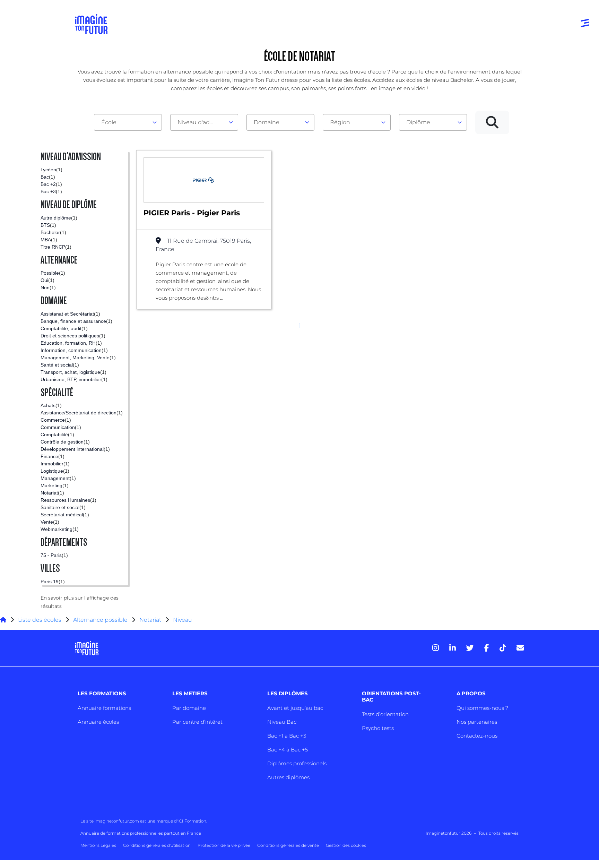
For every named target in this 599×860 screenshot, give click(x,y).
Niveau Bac (281, 722)
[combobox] (128, 122)
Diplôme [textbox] (418, 122)
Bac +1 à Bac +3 (286, 735)
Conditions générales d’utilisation (157, 845)
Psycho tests (378, 728)
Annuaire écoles (98, 722)
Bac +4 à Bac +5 (287, 749)
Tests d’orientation (385, 714)
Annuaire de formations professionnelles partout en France (140, 833)
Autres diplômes (288, 777)
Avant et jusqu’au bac (295, 708)
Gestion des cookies (346, 845)
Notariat (150, 620)
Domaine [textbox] (266, 122)
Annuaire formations (104, 708)
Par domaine (189, 708)
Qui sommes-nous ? (482, 708)
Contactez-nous (477, 735)
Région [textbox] (340, 122)
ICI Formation (191, 821)
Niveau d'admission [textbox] (201, 122)
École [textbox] (108, 122)
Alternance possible (100, 620)
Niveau (182, 620)
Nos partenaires (477, 722)
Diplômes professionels (297, 763)
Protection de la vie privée (224, 845)
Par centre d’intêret (197, 722)
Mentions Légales (98, 845)
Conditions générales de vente (288, 845)
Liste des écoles (39, 620)
